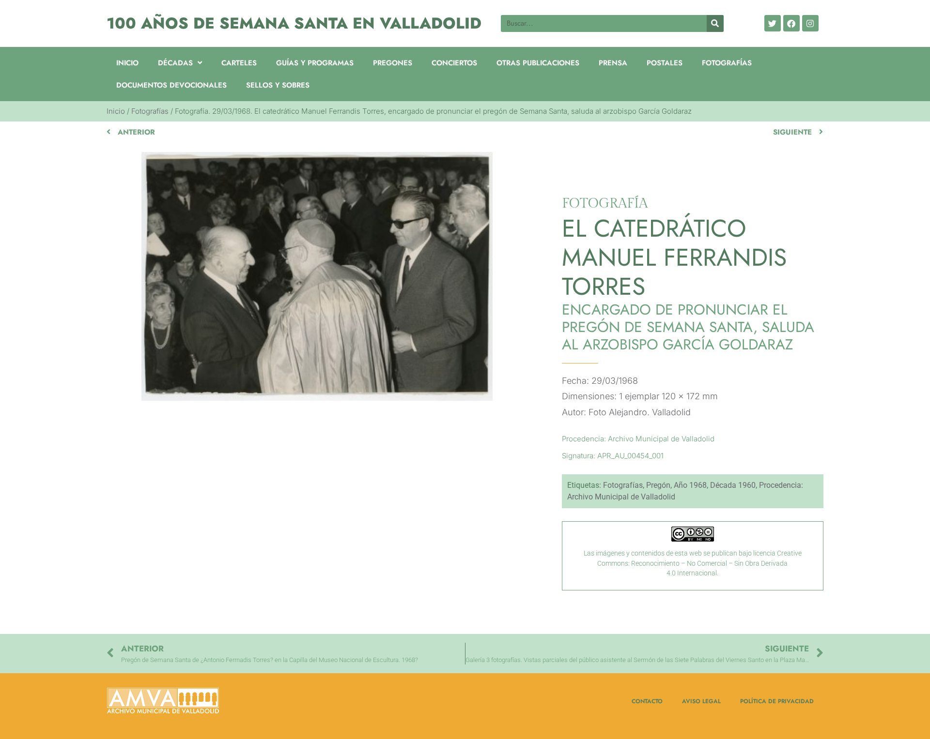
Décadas (175, 63)
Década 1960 (733, 485)
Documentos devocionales (171, 85)
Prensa (613, 63)
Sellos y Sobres (278, 85)
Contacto (647, 701)
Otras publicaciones (537, 63)
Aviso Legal (701, 701)
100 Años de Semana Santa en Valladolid (294, 23)
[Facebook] (791, 23)
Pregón (658, 485)
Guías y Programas (315, 63)
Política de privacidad (777, 701)
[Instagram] (810, 23)
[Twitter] (772, 23)
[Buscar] (715, 23)
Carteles (239, 63)
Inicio (127, 63)
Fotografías (727, 63)
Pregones (392, 63)
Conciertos (454, 63)
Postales (664, 63)
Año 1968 (690, 485)
